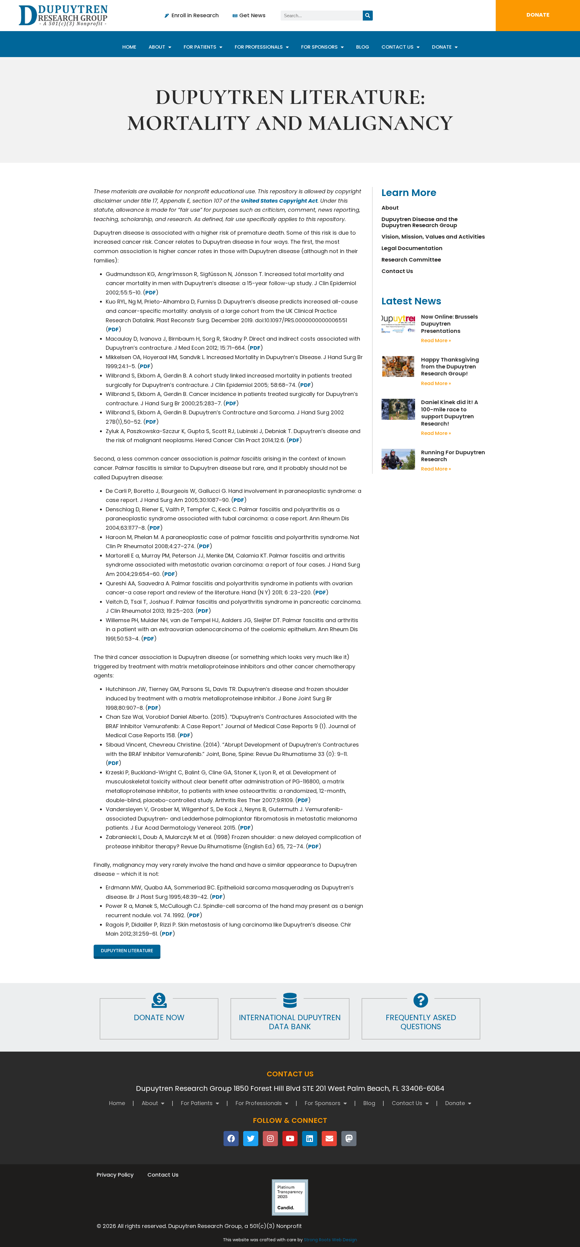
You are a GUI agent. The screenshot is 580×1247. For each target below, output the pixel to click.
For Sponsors (319, 46)
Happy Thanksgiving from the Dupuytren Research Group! (450, 367)
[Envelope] (329, 1138)
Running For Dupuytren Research (453, 455)
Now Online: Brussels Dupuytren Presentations (449, 324)
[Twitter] (250, 1138)
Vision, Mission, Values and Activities (433, 237)
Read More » (436, 340)
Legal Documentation (412, 248)
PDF (150, 292)
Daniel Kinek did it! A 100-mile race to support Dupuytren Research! (449, 412)
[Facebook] (231, 1138)
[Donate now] (159, 1000)
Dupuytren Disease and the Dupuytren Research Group (420, 222)
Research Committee (411, 260)
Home (129, 46)
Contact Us (398, 46)
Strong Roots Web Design (330, 1240)
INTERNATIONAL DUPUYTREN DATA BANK (290, 1022)
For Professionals (259, 46)
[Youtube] (290, 1138)
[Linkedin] (309, 1138)
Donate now (159, 1017)
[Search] (368, 16)
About (157, 46)
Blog (362, 46)
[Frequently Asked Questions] (420, 1000)
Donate (442, 46)
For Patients (200, 46)
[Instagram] (270, 1138)
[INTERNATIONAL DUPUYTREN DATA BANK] (290, 1000)
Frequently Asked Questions (421, 1022)
